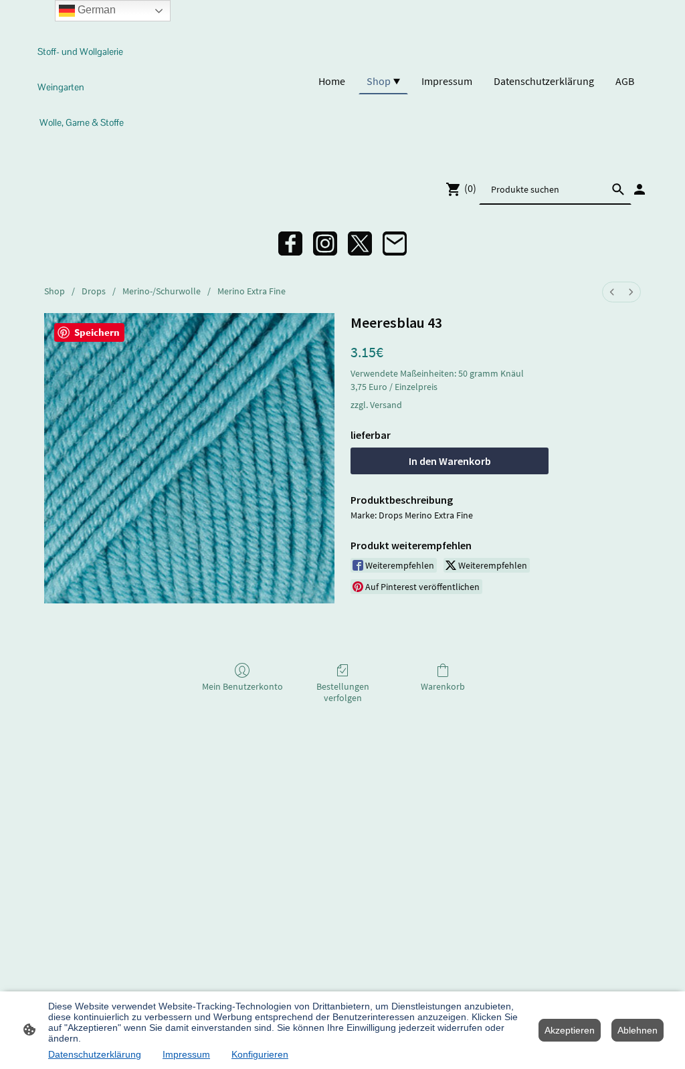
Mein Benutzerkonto (242, 686)
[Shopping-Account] (639, 189)
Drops (94, 291)
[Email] (395, 243)
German (95, 9)
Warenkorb (443, 686)
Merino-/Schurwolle (161, 291)
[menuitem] (612, 292)
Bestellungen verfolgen (342, 692)
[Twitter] (360, 243)
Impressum (186, 1054)
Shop (54, 291)
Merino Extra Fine (251, 291)
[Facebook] (290, 243)
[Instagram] (325, 243)
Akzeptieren (570, 1030)
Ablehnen (637, 1030)
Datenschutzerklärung (94, 1054)
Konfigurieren (259, 1054)
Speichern (97, 332)
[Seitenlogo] (83, 146)
